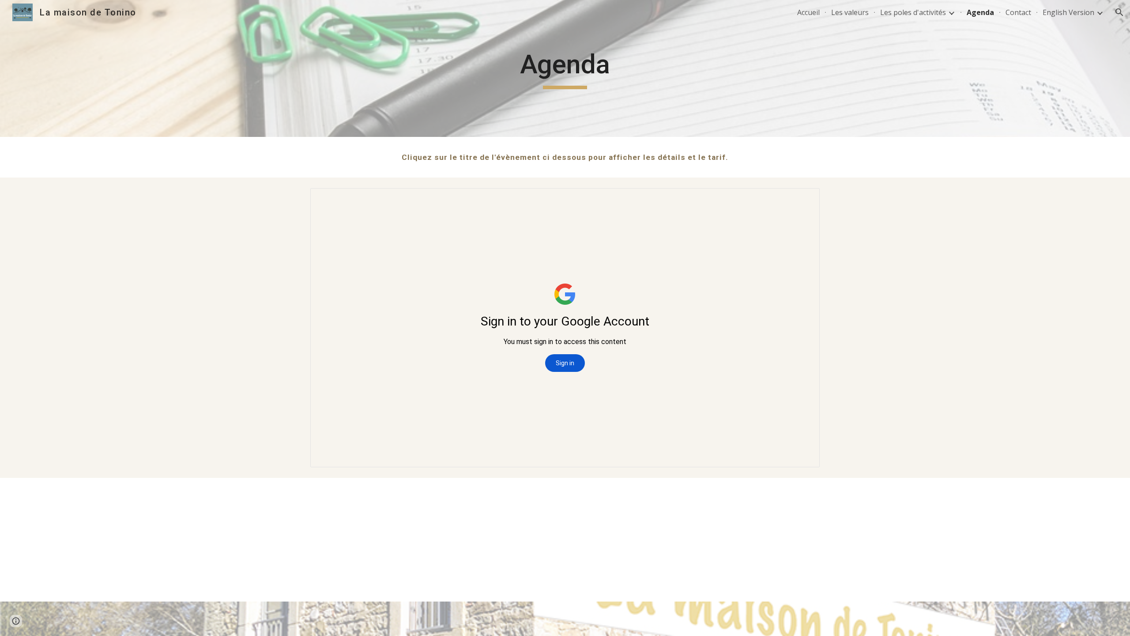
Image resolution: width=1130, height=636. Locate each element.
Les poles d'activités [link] (913, 12)
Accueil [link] (808, 12)
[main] (565, 68)
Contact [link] (1018, 12)
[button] (1119, 12)
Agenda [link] (980, 12)
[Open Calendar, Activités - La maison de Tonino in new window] (802, 199)
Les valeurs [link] (850, 12)
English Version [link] (1068, 12)
